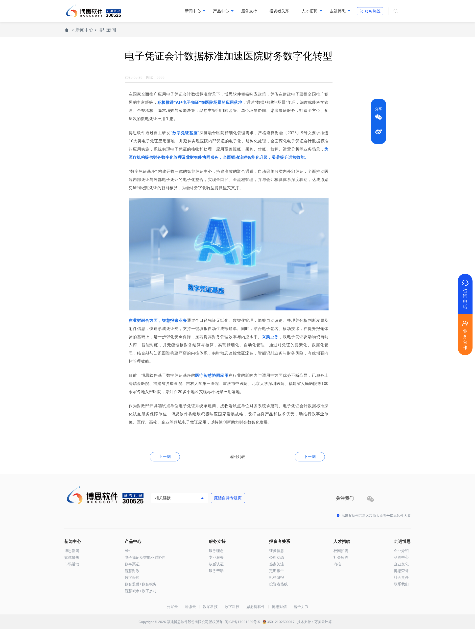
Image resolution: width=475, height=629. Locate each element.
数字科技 (232, 606)
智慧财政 (132, 571)
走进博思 (402, 541)
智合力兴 (301, 606)
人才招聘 (341, 541)
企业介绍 (401, 551)
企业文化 (401, 564)
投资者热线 (278, 584)
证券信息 (276, 551)
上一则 (165, 456)
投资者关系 (279, 541)
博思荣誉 (401, 571)
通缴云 (190, 606)
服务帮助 (216, 571)
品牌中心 (401, 557)
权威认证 (216, 564)
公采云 (172, 606)
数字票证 (132, 564)
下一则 (310, 456)
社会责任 (401, 577)
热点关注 (276, 564)
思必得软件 (255, 606)
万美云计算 (323, 622)
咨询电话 (465, 294)
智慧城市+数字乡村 (141, 591)
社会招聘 (340, 557)
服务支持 (217, 541)
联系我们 (401, 584)
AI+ (127, 551)
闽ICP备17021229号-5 (242, 622)
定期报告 (276, 571)
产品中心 (133, 541)
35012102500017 (281, 622)
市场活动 (71, 564)
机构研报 (276, 577)
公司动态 (276, 557)
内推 (337, 564)
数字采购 (132, 577)
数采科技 (210, 606)
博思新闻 (107, 29)
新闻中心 (84, 29)
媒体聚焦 (71, 557)
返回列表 (237, 456)
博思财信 (279, 606)
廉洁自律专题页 (228, 498)
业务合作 (465, 335)
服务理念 (216, 551)
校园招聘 (340, 551)
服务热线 (369, 11)
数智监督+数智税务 (141, 584)
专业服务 (216, 557)
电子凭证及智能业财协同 (145, 557)
